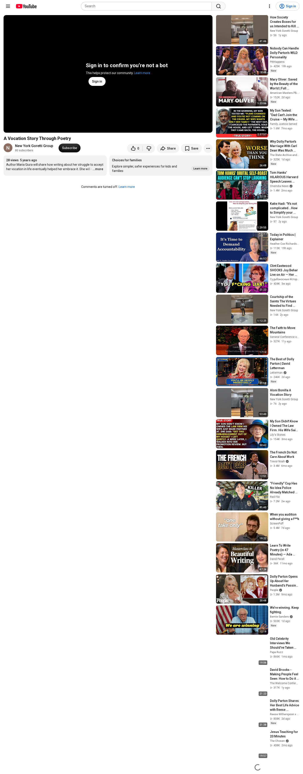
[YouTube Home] (26, 6)
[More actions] (208, 148)
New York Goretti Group (34, 146)
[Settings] (269, 6)
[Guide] (8, 6)
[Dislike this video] (149, 148)
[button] (160, 165)
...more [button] (97, 169)
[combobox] (148, 6)
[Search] (218, 6)
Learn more (142, 73)
